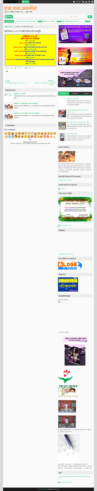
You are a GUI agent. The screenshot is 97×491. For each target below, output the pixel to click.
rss (83, 1)
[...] (17, 98)
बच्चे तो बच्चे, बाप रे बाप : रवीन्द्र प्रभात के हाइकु (21, 21)
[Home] (6, 27)
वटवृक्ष (31, 57)
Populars (63, 93)
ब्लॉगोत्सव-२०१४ (30, 68)
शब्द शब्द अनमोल (43, 489)
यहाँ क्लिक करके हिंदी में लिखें (66, 254)
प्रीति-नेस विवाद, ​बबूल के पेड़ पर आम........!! (69, 21)
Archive (86, 93)
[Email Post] (6, 71)
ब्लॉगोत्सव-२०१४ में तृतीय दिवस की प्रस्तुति (22, 31)
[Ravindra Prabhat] (65, 302)
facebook (77, 1)
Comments (75, 93)
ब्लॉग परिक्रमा (31, 49)
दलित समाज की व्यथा (72, 134)
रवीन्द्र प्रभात (20, 68)
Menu (26, 1)
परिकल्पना (31, 45)
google (80, 1)
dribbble (89, 1)
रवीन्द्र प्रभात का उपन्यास (66, 180)
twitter (73, 1)
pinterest (92, 1)
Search (90, 16)
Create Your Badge (63, 332)
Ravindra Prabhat (63, 299)
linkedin (86, 1)
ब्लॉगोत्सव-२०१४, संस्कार (45, 21)
